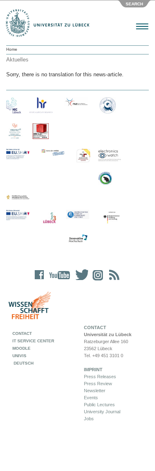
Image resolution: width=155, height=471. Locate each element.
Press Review (98, 383)
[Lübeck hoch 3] (49, 218)
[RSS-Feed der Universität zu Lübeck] (113, 280)
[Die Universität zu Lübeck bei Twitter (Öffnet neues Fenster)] (80, 280)
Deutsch (22, 363)
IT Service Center (33, 341)
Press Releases (100, 376)
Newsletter (94, 390)
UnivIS (19, 355)
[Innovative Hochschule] (77, 239)
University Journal (102, 411)
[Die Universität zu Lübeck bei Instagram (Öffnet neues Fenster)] (96, 280)
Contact (22, 333)
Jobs (89, 418)
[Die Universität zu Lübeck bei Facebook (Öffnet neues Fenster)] (39, 280)
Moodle (21, 348)
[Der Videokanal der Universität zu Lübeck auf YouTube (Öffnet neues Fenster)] (58, 280)
